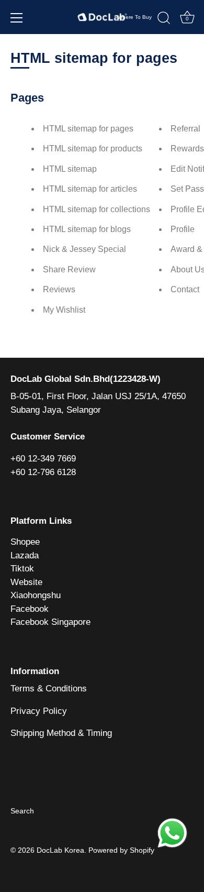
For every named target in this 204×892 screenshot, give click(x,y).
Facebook (29, 609)
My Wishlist (64, 309)
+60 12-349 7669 (43, 459)
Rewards (187, 148)
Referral (185, 128)
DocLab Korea (60, 850)
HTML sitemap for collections (96, 209)
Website (26, 582)
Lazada (24, 555)
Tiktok (22, 569)
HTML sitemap (70, 168)
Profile (183, 229)
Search (22, 811)
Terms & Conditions (48, 688)
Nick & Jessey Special (84, 249)
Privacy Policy (38, 711)
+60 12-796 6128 (43, 472)
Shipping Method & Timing (61, 733)
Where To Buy (135, 17)
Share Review (69, 269)
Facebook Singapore (50, 622)
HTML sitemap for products (92, 148)
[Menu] (16, 17)
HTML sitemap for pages (88, 128)
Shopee (25, 542)
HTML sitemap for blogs (87, 229)
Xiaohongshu (35, 595)
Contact (185, 289)
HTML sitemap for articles (90, 188)
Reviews (59, 289)
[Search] (163, 19)
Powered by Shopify (121, 850)
